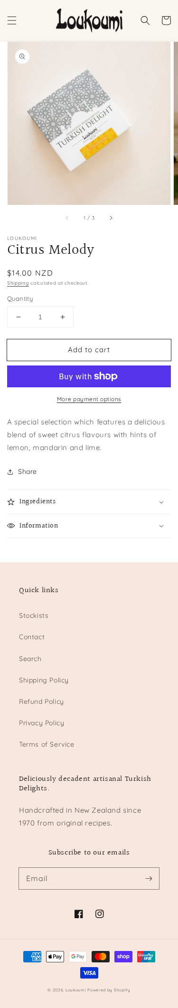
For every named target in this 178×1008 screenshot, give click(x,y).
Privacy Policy (41, 723)
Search (30, 658)
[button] (11, 20)
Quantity (20, 298)
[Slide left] (67, 218)
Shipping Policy (44, 680)
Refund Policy (41, 701)
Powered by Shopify (109, 990)
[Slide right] (110, 218)
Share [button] (27, 471)
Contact (32, 637)
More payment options (89, 399)
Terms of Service (47, 744)
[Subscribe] (148, 878)
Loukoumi (76, 990)
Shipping (18, 283)
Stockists (33, 615)
